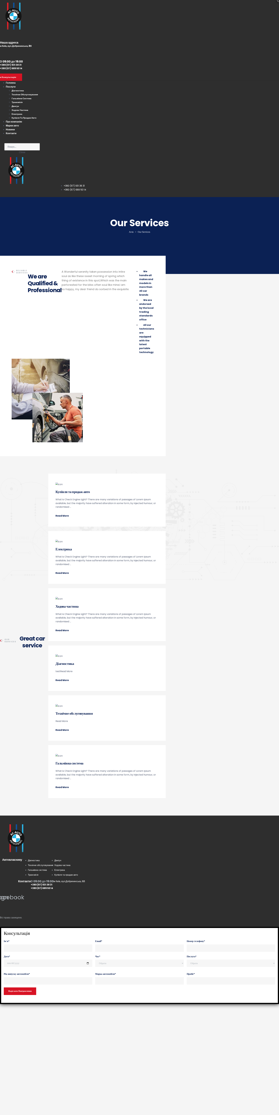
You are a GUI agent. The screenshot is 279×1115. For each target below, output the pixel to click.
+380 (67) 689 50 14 (11, 68)
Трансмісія (17, 102)
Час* (97, 956)
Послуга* (191, 956)
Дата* (7, 956)
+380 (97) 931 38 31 (11, 64)
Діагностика (18, 90)
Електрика (17, 114)
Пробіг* (191, 974)
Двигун (15, 106)
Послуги (11, 86)
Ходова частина (20, 110)
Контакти (11, 133)
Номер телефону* (196, 941)
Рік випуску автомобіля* (17, 974)
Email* (98, 941)
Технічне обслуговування (25, 94)
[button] (57, 188)
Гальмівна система (21, 98)
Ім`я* (6, 941)
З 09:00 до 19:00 (42, 881)
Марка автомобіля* (105, 974)
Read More (62, 515)
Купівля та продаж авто (24, 117)
